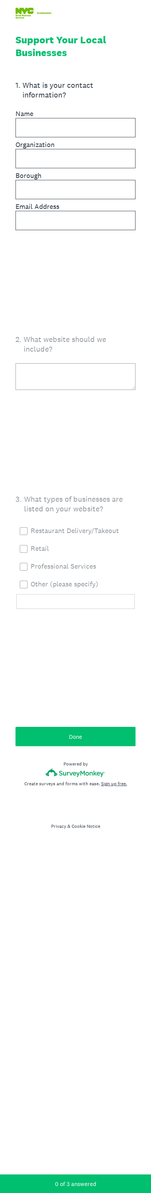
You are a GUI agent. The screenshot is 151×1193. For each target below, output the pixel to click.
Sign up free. (114, 784)
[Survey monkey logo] (76, 772)
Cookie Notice (86, 826)
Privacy (58, 826)
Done (75, 736)
